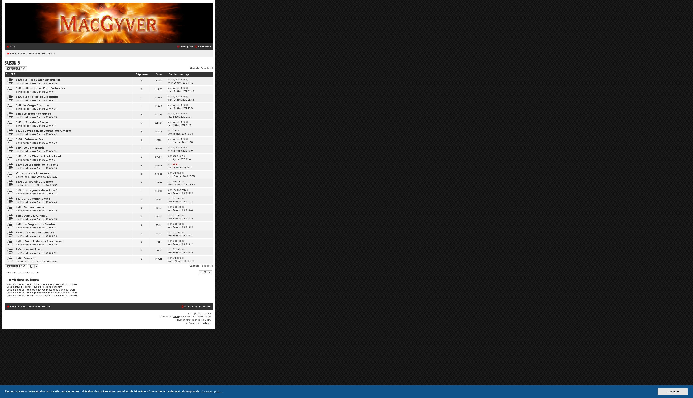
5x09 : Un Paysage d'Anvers (35, 232)
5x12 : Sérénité (26, 258)
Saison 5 (12, 63)
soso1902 (178, 155)
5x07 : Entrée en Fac (30, 139)
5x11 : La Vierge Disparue (32, 105)
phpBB (176, 316)
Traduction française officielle (188, 320)
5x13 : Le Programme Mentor (35, 224)
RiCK (175, 164)
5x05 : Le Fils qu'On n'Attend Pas (38, 80)
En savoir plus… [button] (212, 391)
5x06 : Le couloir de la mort (34, 181)
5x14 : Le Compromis (30, 148)
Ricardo (24, 83)
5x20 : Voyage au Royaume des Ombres (44, 131)
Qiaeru (208, 320)
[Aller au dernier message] (187, 79)
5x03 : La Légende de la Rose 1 (36, 190)
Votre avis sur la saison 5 (33, 173)
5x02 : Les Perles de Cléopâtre (37, 97)
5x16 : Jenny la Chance (31, 215)
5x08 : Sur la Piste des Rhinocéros (39, 241)
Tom (175, 130)
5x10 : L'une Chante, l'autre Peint (38, 156)
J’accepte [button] (673, 391)
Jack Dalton (179, 189)
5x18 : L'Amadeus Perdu (32, 122)
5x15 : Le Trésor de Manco (33, 114)
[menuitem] (11, 46)
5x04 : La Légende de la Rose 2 (37, 164)
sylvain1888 (179, 79)
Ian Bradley (205, 313)
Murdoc (24, 176)
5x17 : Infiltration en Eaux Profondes (40, 88)
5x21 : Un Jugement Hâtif (33, 198)
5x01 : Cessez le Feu (29, 249)
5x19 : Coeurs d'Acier (30, 207)
